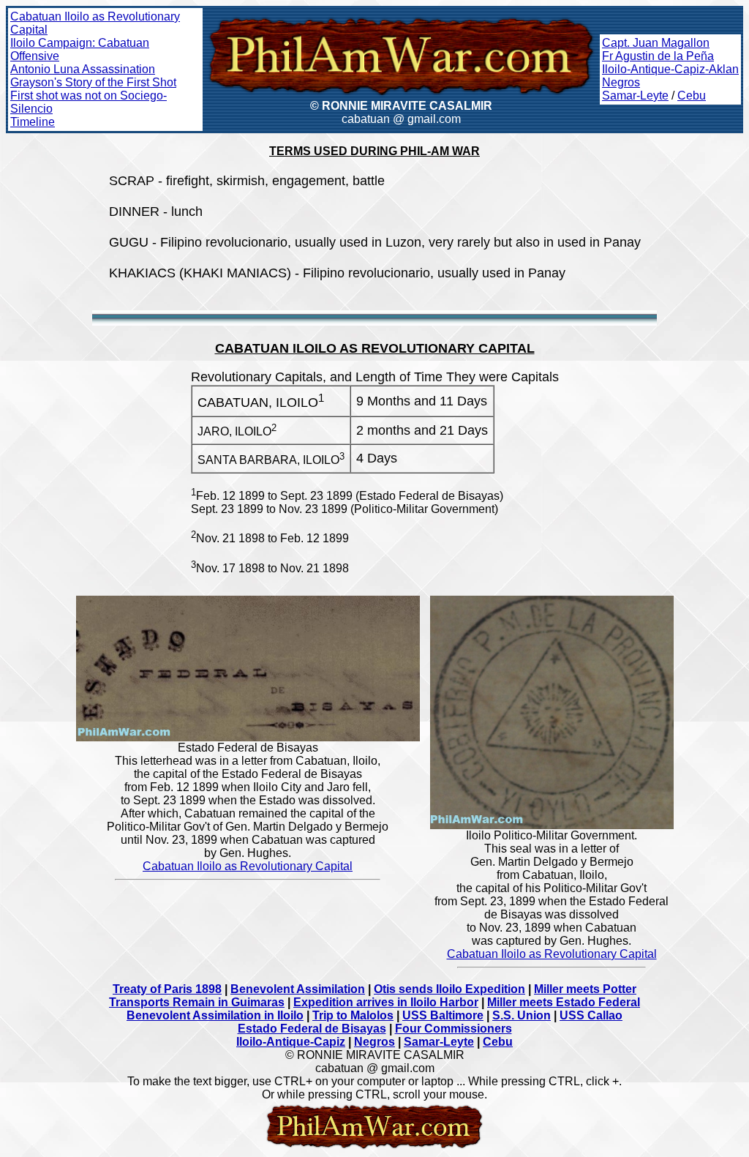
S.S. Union (521, 1015)
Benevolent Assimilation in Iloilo (215, 1015)
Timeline (32, 122)
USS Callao (591, 1015)
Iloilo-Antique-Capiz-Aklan (670, 69)
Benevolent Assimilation (297, 989)
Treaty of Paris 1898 (167, 989)
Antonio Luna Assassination (82, 69)
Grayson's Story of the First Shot (93, 82)
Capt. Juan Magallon (656, 43)
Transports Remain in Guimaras (197, 1002)
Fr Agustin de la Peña (658, 56)
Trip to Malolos (353, 1015)
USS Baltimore (442, 1015)
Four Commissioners (453, 1028)
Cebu (691, 95)
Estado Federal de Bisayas (312, 1028)
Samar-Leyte (635, 95)
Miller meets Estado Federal (563, 1002)
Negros (621, 82)
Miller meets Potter (585, 989)
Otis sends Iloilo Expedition (449, 989)
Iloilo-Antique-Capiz (290, 1042)
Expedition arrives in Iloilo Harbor (385, 1002)
